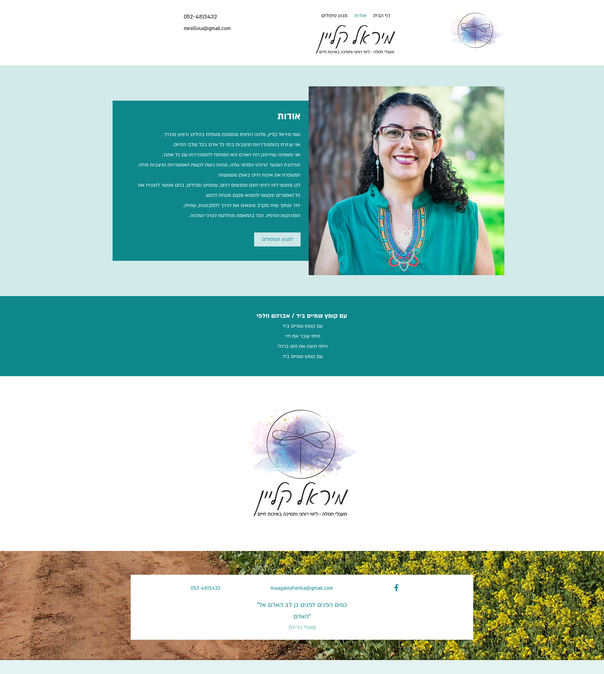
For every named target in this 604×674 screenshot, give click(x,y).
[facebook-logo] (396, 587)
